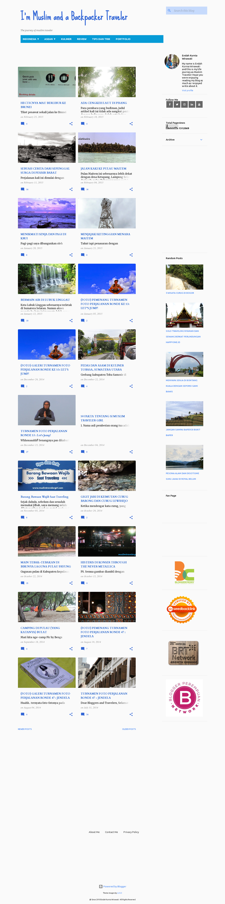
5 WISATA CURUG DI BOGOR (180, 293)
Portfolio (123, 39)
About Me (94, 832)
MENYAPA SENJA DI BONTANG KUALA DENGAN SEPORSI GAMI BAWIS (182, 386)
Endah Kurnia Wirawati (189, 57)
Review (81, 39)
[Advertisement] (78, 58)
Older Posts (129, 729)
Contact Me (111, 832)
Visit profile (187, 90)
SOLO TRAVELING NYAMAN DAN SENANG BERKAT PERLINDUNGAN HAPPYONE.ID (183, 336)
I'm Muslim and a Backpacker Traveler (74, 16)
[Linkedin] (192, 104)
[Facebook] (169, 104)
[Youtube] (199, 104)
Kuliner (66, 39)
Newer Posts (25, 729)
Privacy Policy (131, 832)
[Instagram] (184, 104)
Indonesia (31, 39)
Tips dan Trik (101, 39)
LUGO (119, 893)
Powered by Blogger (114, 886)
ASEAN (50, 39)
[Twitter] (177, 104)
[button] (71, 124)
